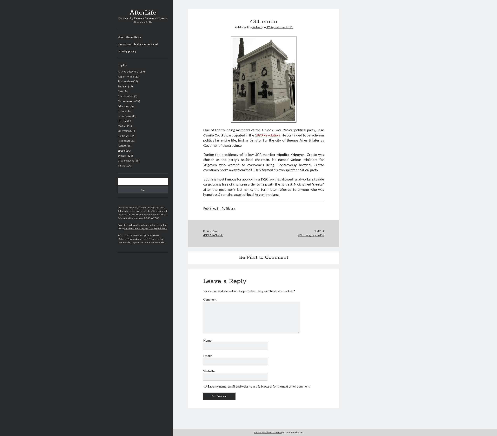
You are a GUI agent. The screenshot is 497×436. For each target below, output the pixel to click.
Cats (120, 91)
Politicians (123, 135)
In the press (124, 116)
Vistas (121, 165)
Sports (121, 150)
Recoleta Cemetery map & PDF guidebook (145, 228)
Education (123, 106)
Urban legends (126, 160)
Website (209, 371)
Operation (124, 130)
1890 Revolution (267, 135)
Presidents (124, 140)
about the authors (129, 37)
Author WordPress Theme (268, 432)
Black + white (125, 81)
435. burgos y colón (311, 235)
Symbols (123, 155)
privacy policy (127, 51)
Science (122, 145)
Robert (257, 27)
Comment (209, 299)
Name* (208, 340)
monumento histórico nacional (138, 44)
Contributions (126, 96)
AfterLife (142, 13)
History (122, 111)
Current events (126, 101)
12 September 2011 (279, 27)
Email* (207, 355)
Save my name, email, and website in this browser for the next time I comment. (259, 386)
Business (123, 86)
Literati (122, 121)
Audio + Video (126, 76)
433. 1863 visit (213, 235)
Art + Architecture (128, 71)
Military (122, 126)
